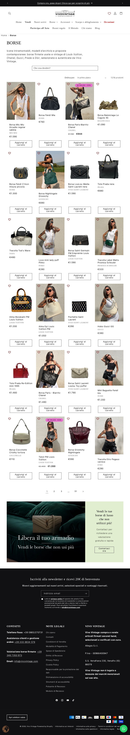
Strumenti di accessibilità (58, 682)
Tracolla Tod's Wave (19, 250)
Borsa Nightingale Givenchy (48, 194)
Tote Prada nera (106, 184)
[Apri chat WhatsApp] (123, 728)
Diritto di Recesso (54, 655)
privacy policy (57, 599)
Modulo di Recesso (55, 691)
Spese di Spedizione (55, 651)
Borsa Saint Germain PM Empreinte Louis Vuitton (78, 253)
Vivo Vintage (32, 726)
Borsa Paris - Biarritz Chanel (49, 394)
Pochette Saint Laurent (75, 318)
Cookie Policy (52, 665)
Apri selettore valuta (17, 717)
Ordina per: (70, 78)
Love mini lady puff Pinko (49, 261)
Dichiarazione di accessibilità (59, 677)
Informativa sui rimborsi (64, 726)
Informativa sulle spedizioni (87, 729)
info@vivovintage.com (71, 607)
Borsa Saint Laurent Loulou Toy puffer (78, 384)
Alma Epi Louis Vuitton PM (46, 327)
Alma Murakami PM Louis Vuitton (19, 318)
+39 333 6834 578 (25, 642)
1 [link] (47, 491)
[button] (10, 13)
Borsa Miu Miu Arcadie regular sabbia (17, 127)
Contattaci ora (104, 549)
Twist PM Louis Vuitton (46, 458)
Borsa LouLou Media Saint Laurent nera (78, 185)
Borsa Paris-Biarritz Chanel (78, 125)
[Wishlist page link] (109, 13)
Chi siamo (50, 632)
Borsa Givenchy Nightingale (76, 451)
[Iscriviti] (86, 593)
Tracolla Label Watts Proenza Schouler (108, 261)
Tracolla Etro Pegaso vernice (108, 460)
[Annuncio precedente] (7, 3)
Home (4, 35)
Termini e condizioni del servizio (110, 726)
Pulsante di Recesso (55, 686)
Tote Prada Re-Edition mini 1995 (20, 384)
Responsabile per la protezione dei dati (62, 671)
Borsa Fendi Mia (47, 115)
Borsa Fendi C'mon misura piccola (19, 185)
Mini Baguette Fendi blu (108, 391)
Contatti (50, 637)
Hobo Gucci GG (106, 326)
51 (76, 491)
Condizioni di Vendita (56, 642)
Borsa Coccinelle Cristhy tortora (18, 451)
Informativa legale (107, 729)
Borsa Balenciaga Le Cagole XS (108, 116)
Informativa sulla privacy (85, 726)
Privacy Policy (52, 660)
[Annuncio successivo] (122, 3)
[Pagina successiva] (83, 491)
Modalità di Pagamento (57, 646)
